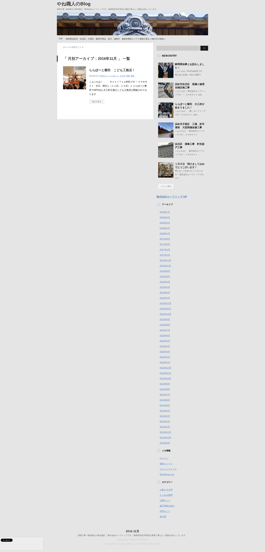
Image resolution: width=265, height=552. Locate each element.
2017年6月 (165, 239)
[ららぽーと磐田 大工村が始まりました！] (165, 116)
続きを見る (96, 101)
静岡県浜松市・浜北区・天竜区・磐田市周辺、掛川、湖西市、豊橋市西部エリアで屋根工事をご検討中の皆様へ (116, 39)
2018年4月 (165, 217)
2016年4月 (165, 282)
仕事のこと (165, 500)
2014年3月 (165, 416)
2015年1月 (165, 362)
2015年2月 (165, 357)
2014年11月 (165, 373)
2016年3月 (165, 287)
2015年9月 (165, 319)
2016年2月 (165, 292)
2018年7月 (165, 212)
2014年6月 (165, 400)
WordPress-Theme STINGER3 (132, 539)
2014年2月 (165, 421)
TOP (61, 39)
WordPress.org (167, 474)
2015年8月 (165, 325)
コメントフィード (168, 469)
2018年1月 (165, 233)
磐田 (132, 76)
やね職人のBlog (73, 3)
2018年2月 (165, 228)
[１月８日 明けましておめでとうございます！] (165, 176)
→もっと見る (165, 186)
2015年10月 (165, 314)
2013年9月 (165, 443)
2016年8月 (165, 271)
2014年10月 (165, 378)
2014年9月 (165, 384)
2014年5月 (165, 405)
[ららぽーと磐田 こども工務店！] (74, 91)
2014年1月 (165, 427)
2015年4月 (165, 346)
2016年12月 (165, 260)
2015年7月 (165, 330)
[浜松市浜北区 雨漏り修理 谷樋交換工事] (165, 96)
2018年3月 (165, 223)
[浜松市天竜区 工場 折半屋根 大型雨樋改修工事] (165, 136)
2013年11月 (165, 432)
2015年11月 (165, 308)
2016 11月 (132, 531)
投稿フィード (166, 463)
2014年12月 (165, 368)
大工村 (122, 76)
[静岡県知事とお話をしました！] (165, 76)
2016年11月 (165, 265)
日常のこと (104, 76)
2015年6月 (165, 335)
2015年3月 (165, 351)
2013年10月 (165, 437)
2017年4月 (165, 249)
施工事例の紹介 (167, 506)
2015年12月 (165, 303)
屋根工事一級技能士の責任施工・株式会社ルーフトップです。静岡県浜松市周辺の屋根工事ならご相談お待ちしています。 (132, 535)
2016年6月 (165, 276)
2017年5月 (165, 244)
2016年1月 (165, 298)
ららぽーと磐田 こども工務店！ (112, 70)
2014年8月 (165, 389)
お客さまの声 (166, 489)
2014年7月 (165, 394)
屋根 (128, 76)
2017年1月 (165, 255)
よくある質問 (166, 495)
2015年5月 (165, 341)
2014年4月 (165, 410)
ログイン (164, 458)
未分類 (163, 516)
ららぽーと (114, 76)
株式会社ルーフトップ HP (172, 196)
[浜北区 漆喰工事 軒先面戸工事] (165, 156)
